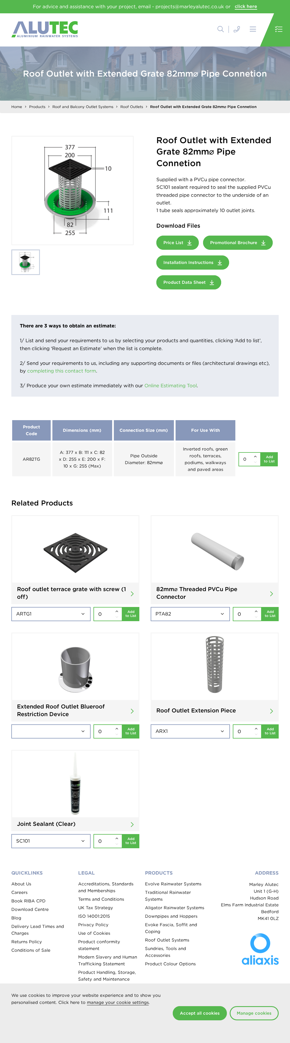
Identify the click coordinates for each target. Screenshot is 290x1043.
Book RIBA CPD (28, 901)
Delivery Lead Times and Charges (37, 930)
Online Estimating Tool (170, 385)
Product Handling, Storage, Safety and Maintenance (107, 976)
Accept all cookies (200, 1013)
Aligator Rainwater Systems (174, 907)
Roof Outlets (131, 107)
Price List (174, 242)
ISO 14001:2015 (94, 916)
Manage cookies (254, 1013)
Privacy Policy (93, 924)
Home (16, 107)
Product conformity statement (99, 945)
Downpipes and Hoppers (171, 916)
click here (246, 6)
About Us (21, 884)
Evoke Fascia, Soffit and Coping (171, 928)
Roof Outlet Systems (167, 940)
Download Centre (30, 909)
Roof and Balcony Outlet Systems (82, 107)
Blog (16, 918)
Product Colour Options (170, 963)
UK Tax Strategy (95, 907)
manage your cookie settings (118, 1002)
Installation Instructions (189, 262)
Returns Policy (26, 941)
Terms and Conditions (101, 899)
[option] (72, 190)
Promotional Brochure (234, 242)
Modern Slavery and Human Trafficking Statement (107, 960)
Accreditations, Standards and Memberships (105, 887)
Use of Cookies (94, 933)
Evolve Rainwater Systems (173, 884)
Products (37, 107)
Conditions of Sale (30, 950)
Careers (19, 892)
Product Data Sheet (185, 282)
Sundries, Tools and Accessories (165, 952)
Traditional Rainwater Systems (168, 896)
